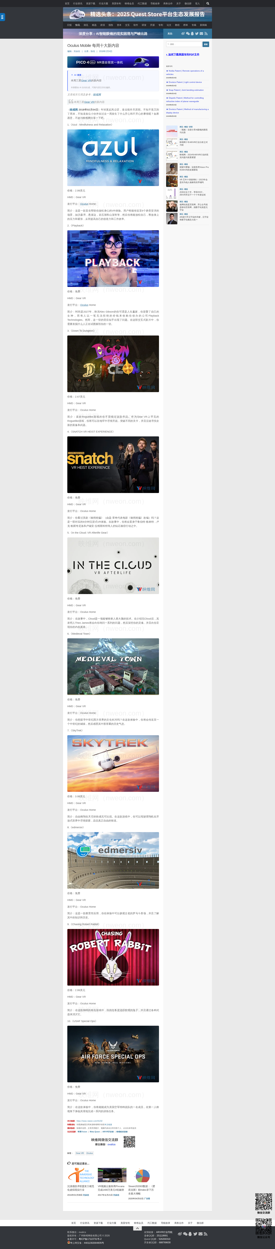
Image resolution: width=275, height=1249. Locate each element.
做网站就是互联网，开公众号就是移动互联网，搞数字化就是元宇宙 (194, 207)
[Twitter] (197, 33)
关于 (178, 3)
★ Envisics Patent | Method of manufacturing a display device (187, 111)
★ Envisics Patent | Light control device (184, 82)
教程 (177, 25)
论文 (169, 25)
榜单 (185, 25)
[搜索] (208, 3)
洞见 (86, 25)
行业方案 (103, 3)
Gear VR (86, 80)
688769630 (165, 1242)
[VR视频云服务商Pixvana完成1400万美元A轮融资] (112, 1175)
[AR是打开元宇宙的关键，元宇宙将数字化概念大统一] (172, 218)
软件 (135, 25)
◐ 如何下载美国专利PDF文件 (182, 54)
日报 (69, 25)
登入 (197, 3)
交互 (127, 25)
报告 (111, 25)
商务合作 (168, 3)
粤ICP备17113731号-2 (90, 1239)
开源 (152, 25)
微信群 (188, 3)
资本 (119, 25)
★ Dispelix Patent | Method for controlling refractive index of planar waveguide (185, 99)
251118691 (162, 1235)
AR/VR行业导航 (164, 1232)
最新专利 (169, 66)
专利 (160, 25)
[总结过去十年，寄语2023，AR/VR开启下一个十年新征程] (172, 193)
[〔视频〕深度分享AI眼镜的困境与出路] (172, 131)
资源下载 (90, 3)
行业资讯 (77, 3)
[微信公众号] (187, 33)
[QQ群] (192, 33)
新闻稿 (203, 25)
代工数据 (142, 3)
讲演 (102, 25)
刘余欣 (77, 51)
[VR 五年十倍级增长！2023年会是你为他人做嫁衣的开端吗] (172, 181)
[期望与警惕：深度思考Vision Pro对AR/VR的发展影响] (172, 168)
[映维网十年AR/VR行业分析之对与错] (172, 143)
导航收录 (155, 3)
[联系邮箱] (201, 33)
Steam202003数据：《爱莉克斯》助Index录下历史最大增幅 (141, 1190)
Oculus (84, 204)
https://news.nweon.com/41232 (89, 1121)
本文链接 (108, 1124)
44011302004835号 (94, 1243)
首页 (67, 3)
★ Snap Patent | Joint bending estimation (185, 90)
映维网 (97, 94)
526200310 (164, 1239)
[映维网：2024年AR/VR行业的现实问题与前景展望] (172, 156)
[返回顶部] (137, 1228)
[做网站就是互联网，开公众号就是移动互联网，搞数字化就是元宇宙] (172, 206)
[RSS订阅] (206, 33)
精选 (94, 25)
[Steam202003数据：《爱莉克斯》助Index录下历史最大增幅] (142, 1175)
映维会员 (129, 3)
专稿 (194, 25)
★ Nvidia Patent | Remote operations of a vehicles (185, 72)
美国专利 (116, 3)
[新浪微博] (183, 33)
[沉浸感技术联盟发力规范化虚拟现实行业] (81, 1175)
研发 (144, 25)
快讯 (77, 25)
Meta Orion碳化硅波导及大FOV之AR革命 (113, 34)
